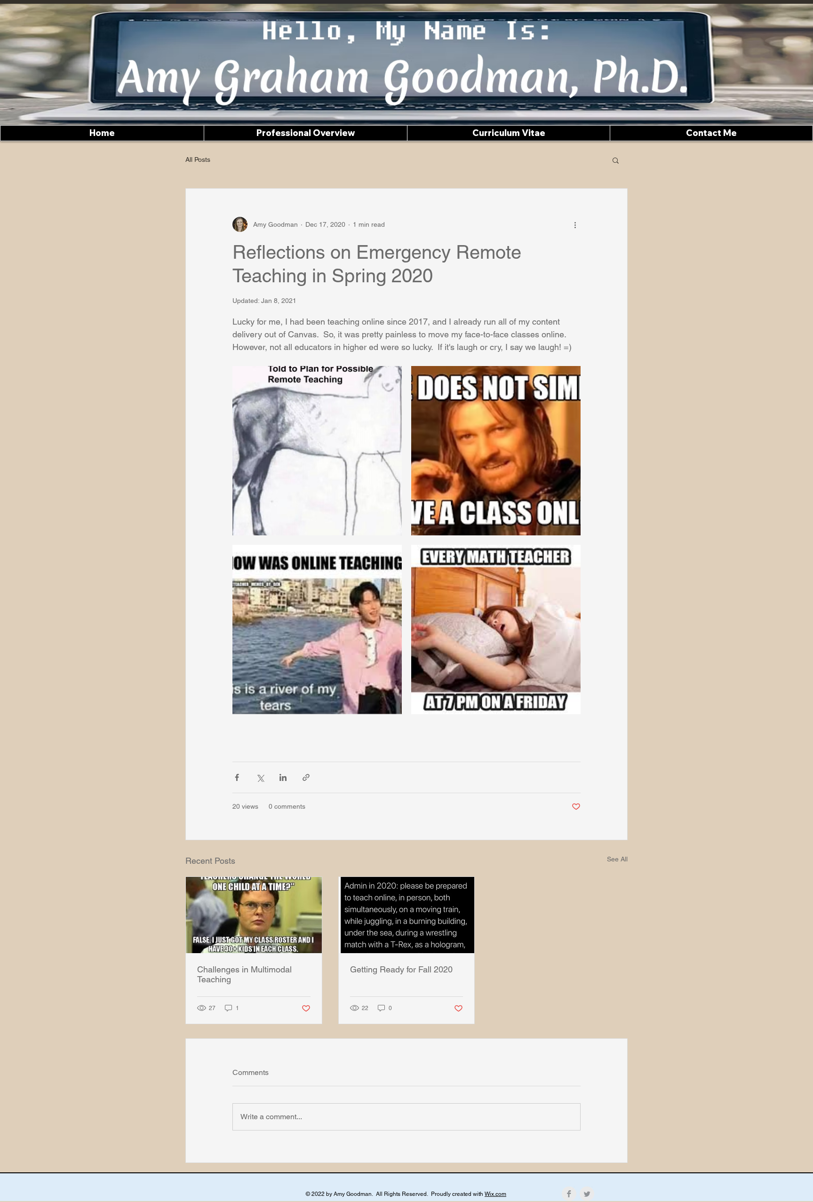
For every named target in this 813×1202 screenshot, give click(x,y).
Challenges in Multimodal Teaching (244, 974)
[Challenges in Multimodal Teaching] (254, 915)
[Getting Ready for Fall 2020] (407, 915)
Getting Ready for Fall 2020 (401, 969)
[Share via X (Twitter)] (259, 777)
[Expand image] (317, 450)
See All (617, 859)
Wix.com (495, 1194)
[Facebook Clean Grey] (569, 1193)
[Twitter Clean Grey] (587, 1193)
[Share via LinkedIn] (283, 777)
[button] (615, 160)
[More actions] (575, 224)
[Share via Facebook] (236, 777)
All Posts (197, 159)
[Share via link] (306, 777)
